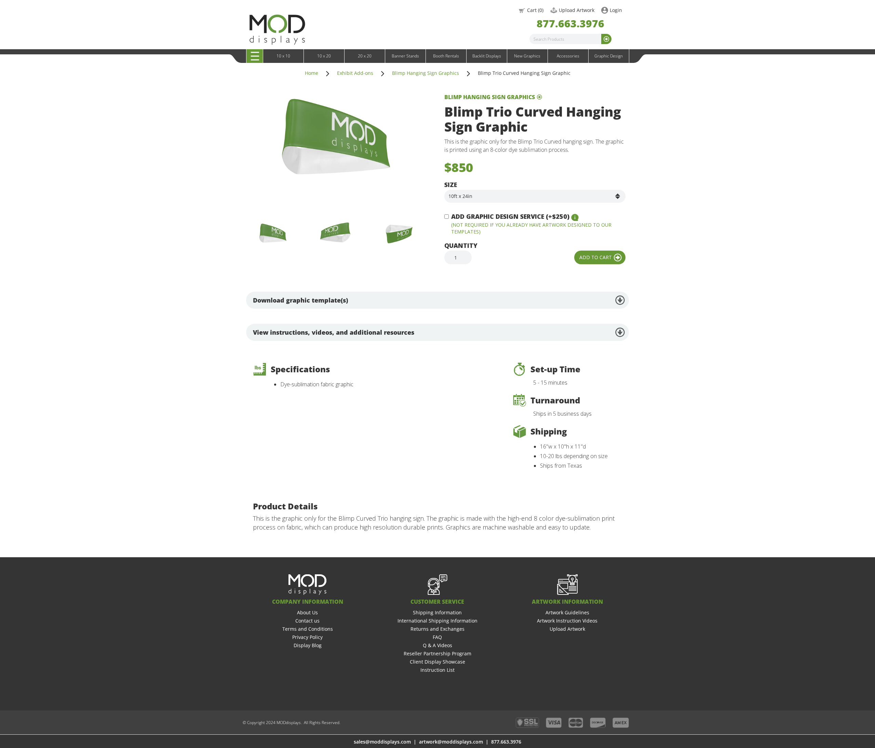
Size (450, 184)
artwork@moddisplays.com (451, 741)
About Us (307, 612)
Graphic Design (608, 56)
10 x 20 (324, 56)
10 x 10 (283, 56)
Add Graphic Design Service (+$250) (510, 216)
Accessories (568, 56)
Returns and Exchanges (437, 629)
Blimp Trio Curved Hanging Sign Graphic (524, 73)
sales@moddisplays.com (382, 741)
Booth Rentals (446, 56)
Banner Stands (405, 56)
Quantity (460, 245)
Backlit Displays (486, 56)
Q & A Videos (437, 645)
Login (616, 10)
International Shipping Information (437, 620)
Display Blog (308, 645)
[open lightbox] (332, 149)
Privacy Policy (307, 637)
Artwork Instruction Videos (567, 620)
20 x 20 (365, 56)
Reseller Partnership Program (437, 653)
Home (311, 73)
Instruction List (437, 670)
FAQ (437, 637)
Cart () (535, 10)
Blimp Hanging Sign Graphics (425, 73)
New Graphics (527, 56)
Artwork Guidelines (567, 612)
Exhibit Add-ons (355, 73)
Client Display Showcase (437, 661)
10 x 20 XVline (271, 63)
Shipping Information (437, 612)
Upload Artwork (576, 10)
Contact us (307, 620)
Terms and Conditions (307, 629)
